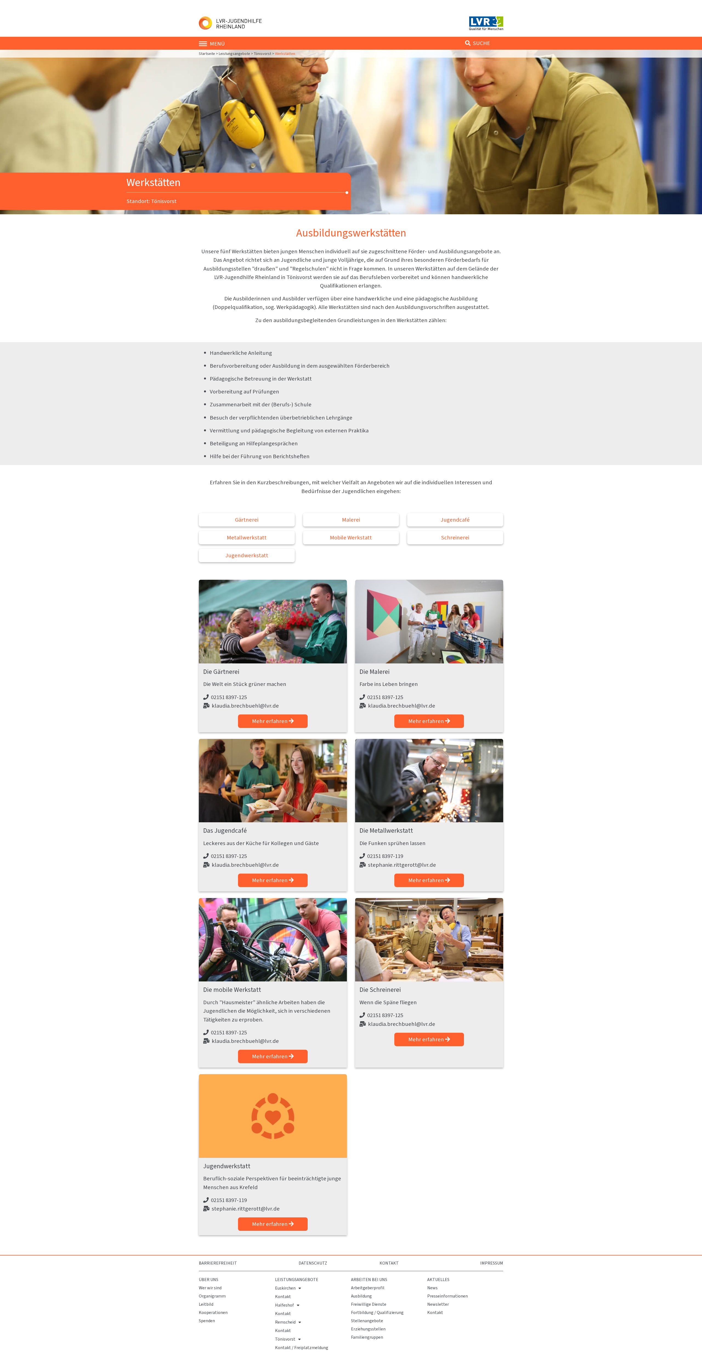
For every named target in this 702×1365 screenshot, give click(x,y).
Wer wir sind (210, 1288)
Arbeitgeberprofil (367, 1288)
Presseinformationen (447, 1296)
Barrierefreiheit (218, 1263)
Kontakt (389, 1263)
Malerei (351, 520)
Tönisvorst (262, 53)
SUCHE (481, 43)
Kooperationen (213, 1312)
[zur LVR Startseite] (486, 23)
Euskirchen (285, 1288)
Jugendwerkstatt (246, 555)
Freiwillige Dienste (368, 1304)
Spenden (207, 1321)
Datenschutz (313, 1263)
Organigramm (212, 1296)
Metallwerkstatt (247, 537)
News (432, 1288)
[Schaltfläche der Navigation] (204, 43)
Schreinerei (455, 537)
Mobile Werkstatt (351, 537)
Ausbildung (361, 1296)
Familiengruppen (367, 1337)
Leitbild (206, 1304)
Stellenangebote (367, 1321)
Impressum (491, 1263)
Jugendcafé (455, 520)
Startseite (207, 53)
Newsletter (438, 1304)
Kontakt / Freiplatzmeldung (301, 1347)
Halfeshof (284, 1305)
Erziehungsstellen (368, 1329)
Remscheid (285, 1322)
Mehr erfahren (270, 721)
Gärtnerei (246, 520)
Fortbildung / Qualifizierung (377, 1312)
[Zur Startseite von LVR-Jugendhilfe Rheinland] (231, 22)
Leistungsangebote (234, 53)
